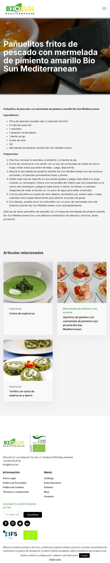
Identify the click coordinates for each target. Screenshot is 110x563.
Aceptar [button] (84, 555)
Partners (48, 487)
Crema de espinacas (22, 313)
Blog (46, 492)
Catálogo (49, 478)
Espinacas (15, 308)
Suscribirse (33, 515)
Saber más (55, 559)
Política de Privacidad (14, 483)
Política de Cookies (13, 487)
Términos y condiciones (16, 492)
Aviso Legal (9, 478)
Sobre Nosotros (52, 483)
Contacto (49, 496)
